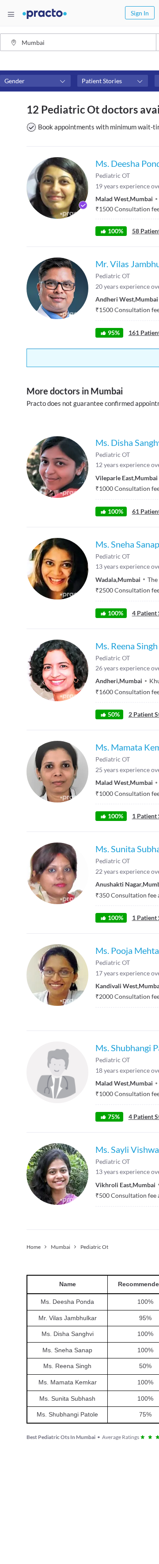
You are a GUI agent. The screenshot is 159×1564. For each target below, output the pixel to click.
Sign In (140, 13)
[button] (35, 81)
